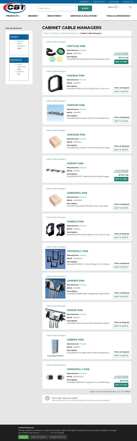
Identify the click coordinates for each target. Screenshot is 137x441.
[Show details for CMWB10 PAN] (55, 288)
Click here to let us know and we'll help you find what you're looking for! (81, 400)
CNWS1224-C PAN (78, 369)
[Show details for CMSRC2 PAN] (55, 229)
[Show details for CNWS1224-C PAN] (55, 377)
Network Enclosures (70, 33)
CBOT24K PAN (76, 46)
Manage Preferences (57, 437)
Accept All (23, 437)
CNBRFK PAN (75, 339)
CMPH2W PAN (76, 134)
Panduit (20, 72)
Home (46, 33)
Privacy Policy (45, 433)
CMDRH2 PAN (75, 75)
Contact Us (127, 2)
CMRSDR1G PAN (77, 192)
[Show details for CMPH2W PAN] (55, 142)
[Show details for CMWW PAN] (55, 318)
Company (84, 2)
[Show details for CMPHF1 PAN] (55, 171)
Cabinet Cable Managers (21, 43)
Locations (113, 2)
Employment (99, 2)
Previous (112, 392)
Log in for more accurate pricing (121, 54)
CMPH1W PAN (76, 105)
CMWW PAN (75, 310)
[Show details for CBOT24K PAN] (55, 54)
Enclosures (55, 33)
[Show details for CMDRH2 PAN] (55, 83)
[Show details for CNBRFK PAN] (55, 347)
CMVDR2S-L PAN (77, 251)
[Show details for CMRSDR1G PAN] (55, 200)
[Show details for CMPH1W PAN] (55, 113)
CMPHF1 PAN (75, 163)
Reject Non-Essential (38, 437)
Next (128, 392)
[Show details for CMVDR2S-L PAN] (55, 259)
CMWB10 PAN (75, 280)
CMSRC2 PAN (75, 221)
